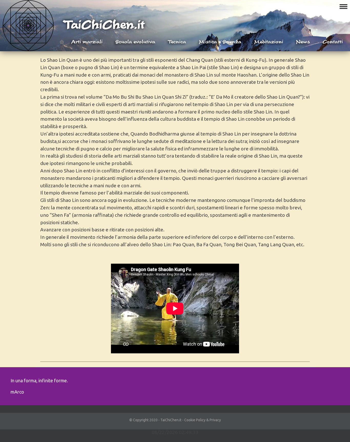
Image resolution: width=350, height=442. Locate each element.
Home (62, 42)
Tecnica (177, 41)
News (303, 41)
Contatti (333, 41)
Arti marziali (86, 41)
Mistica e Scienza (220, 41)
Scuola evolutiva (135, 41)
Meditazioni (268, 41)
